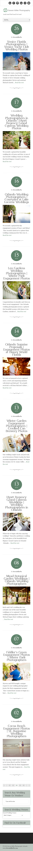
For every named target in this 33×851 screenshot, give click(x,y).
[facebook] (13, 3)
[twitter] (10, 3)
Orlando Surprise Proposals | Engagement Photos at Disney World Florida (16, 349)
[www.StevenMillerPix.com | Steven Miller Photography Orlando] (16, 61)
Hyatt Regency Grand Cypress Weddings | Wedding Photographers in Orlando (16, 503)
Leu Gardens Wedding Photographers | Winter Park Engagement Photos (16, 273)
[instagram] (28, 3)
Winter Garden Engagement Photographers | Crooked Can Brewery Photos (16, 426)
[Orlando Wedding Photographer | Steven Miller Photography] (16, 10)
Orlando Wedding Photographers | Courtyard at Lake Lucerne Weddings (16, 198)
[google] (25, 3)
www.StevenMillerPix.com (10, 848)
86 (23, 785)
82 (9, 785)
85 (20, 785)
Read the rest (19, 83)
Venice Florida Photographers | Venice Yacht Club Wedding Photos (16, 45)
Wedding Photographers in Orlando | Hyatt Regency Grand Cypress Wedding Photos (16, 121)
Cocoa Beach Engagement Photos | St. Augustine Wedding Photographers (16, 731)
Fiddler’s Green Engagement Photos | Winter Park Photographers (16, 656)
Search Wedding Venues (9, 813)
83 (13, 785)
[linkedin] (21, 3)
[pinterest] (17, 3)
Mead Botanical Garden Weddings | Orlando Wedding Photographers (16, 579)
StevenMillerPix (17, 37)
